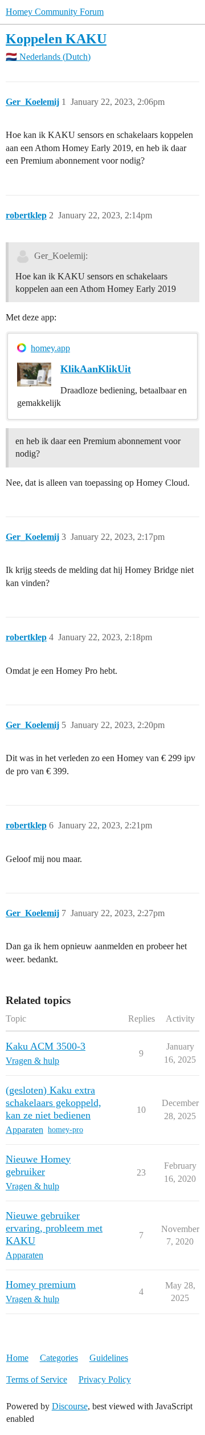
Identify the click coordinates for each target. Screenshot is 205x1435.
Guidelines (108, 1358)
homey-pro (65, 1129)
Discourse (70, 1406)
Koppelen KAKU (56, 38)
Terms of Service (36, 1379)
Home (17, 1358)
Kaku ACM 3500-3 (45, 1046)
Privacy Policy (105, 1379)
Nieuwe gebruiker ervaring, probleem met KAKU (54, 1228)
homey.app (50, 348)
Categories (59, 1358)
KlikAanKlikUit (95, 369)
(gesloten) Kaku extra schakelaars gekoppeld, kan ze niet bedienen (53, 1102)
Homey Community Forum (55, 12)
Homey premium (41, 1284)
